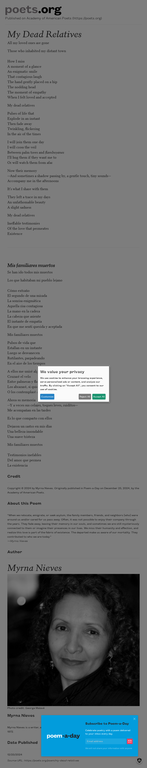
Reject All (85, 396)
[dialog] (73, 384)
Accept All (99, 396)
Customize (47, 396)
